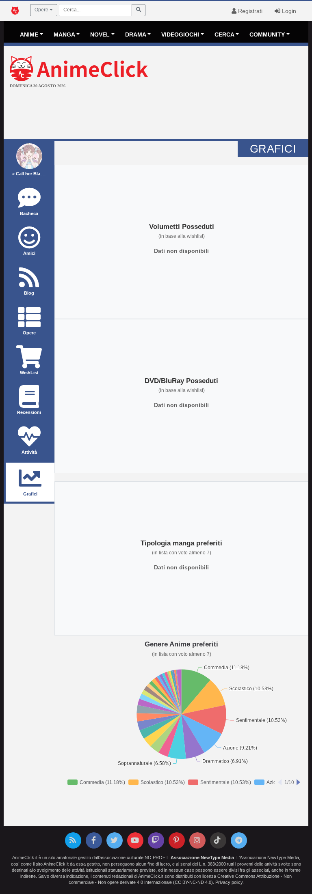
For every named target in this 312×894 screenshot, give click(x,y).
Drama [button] (135, 34)
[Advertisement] (156, 115)
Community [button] (267, 34)
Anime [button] (29, 34)
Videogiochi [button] (180, 34)
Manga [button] (64, 34)
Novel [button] (100, 34)
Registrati (249, 11)
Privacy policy (229, 882)
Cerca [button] (224, 34)
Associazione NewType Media (202, 857)
